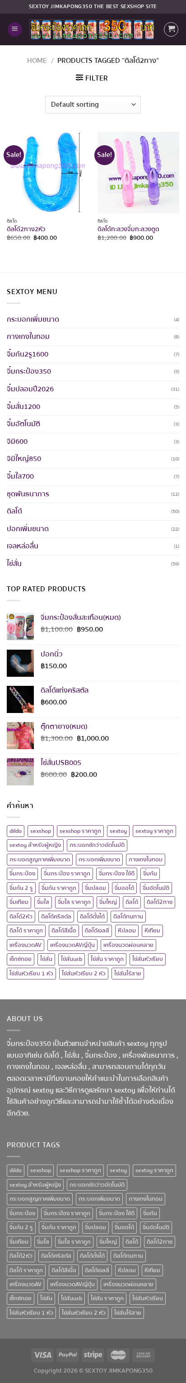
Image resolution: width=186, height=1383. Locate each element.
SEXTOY (96, 1370)
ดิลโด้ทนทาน (128, 916)
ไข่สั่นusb (71, 959)
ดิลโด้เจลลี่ (97, 930)
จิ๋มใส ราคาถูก (74, 902)
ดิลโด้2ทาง (159, 902)
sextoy (118, 831)
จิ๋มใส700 (20, 476)
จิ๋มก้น (150, 873)
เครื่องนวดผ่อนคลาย (128, 945)
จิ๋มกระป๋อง (22, 873)
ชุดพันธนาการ (28, 494)
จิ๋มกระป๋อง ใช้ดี (117, 873)
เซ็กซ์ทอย (20, 959)
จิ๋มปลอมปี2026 (30, 389)
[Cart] (171, 29)
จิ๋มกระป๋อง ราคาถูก (67, 873)
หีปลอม (127, 930)
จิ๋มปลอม (95, 888)
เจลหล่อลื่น (22, 546)
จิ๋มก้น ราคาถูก (59, 888)
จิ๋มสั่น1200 (23, 407)
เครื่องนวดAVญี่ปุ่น (72, 945)
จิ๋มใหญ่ (108, 902)
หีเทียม (152, 930)
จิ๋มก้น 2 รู (21, 888)
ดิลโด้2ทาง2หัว (26, 229)
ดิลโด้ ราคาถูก (26, 930)
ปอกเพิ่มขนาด (28, 529)
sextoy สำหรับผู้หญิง (35, 845)
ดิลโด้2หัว (21, 916)
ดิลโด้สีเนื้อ (63, 930)
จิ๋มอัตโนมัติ (23, 424)
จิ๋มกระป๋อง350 (29, 371)
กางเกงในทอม (28, 336)
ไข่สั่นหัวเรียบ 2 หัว (84, 973)
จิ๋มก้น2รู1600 (27, 354)
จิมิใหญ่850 (24, 459)
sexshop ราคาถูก (80, 831)
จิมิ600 (17, 441)
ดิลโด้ (14, 511)
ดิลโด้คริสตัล (56, 916)
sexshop (40, 831)
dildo (15, 831)
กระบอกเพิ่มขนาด (33, 319)
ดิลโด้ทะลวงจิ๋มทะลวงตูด (128, 229)
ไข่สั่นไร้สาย (127, 973)
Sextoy (39, 6)
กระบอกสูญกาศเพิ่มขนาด (39, 859)
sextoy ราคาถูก (154, 831)
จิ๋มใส (43, 902)
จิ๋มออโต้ (124, 888)
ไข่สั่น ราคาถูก (107, 959)
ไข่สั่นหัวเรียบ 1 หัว (31, 973)
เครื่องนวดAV (25, 945)
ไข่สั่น (14, 564)
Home (37, 61)
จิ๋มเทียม (18, 902)
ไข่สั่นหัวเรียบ (147, 959)
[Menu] (15, 29)
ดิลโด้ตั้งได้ (92, 916)
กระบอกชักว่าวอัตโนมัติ (97, 845)
